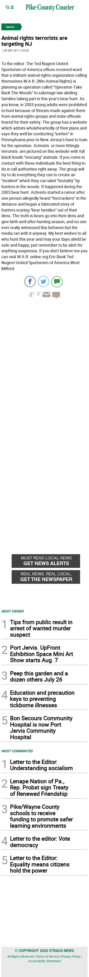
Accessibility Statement (44, 961)
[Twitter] (43, 281)
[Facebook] (30, 281)
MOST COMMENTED (17, 751)
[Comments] (57, 281)
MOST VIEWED (12, 611)
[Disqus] (44, 365)
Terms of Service (47, 956)
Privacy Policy (70, 956)
